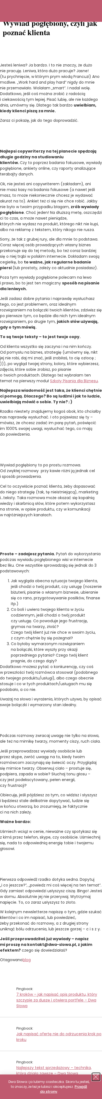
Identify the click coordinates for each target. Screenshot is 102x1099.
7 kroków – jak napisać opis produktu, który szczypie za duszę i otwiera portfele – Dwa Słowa (56, 1000)
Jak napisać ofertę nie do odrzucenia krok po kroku (58, 1036)
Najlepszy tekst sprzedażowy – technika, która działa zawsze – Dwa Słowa (54, 1070)
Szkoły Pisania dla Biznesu (74, 381)
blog (27, 960)
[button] (96, 1076)
